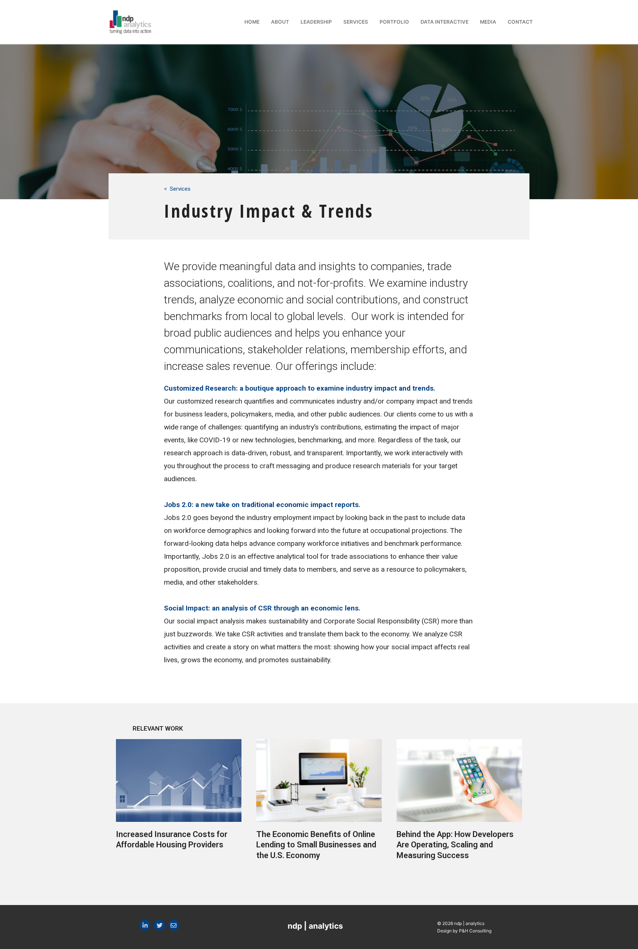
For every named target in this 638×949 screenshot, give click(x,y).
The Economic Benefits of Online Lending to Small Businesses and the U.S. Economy (316, 845)
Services (180, 189)
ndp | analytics (315, 926)
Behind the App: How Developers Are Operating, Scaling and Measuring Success (455, 845)
